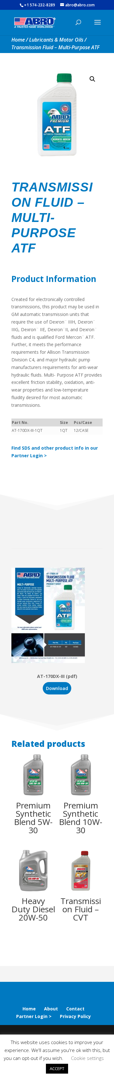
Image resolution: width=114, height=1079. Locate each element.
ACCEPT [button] (57, 1068)
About (51, 1009)
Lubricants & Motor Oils (56, 39)
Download (57, 688)
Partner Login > (34, 1016)
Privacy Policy (75, 1016)
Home (18, 39)
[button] (92, 79)
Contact (75, 1009)
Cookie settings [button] (87, 1058)
